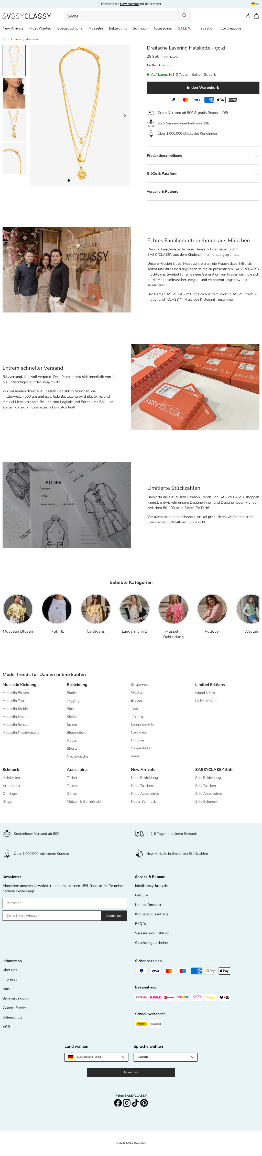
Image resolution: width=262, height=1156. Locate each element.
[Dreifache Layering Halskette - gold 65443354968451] (84, 180)
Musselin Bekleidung (173, 634)
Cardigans (96, 631)
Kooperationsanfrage (151, 914)
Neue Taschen (142, 785)
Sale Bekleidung (208, 777)
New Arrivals (143, 769)
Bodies (72, 692)
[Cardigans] (96, 609)
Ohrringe (10, 793)
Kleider (72, 716)
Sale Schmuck (206, 801)
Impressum (11, 979)
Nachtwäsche (77, 756)
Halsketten (32, 39)
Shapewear (140, 684)
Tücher (72, 777)
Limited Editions (210, 684)
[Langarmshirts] (134, 609)
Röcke (71, 708)
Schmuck (16, 39)
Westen (251, 631)
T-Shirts (57, 631)
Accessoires (78, 769)
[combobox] (127, 16)
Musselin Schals (15, 724)
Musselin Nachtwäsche (21, 732)
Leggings (74, 700)
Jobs (6, 988)
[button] (256, 16)
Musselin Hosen (15, 716)
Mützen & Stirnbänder (84, 801)
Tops (135, 708)
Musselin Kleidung (19, 684)
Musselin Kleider (16, 708)
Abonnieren (114, 916)
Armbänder (11, 785)
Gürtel (72, 793)
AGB (6, 1026)
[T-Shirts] (57, 609)
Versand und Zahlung (152, 933)
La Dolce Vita (205, 700)
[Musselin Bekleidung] (173, 609)
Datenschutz (12, 1017)
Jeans (135, 756)
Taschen (73, 785)
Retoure (141, 895)
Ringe (7, 801)
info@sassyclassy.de (151, 885)
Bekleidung (77, 684)
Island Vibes (205, 692)
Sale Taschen (205, 785)
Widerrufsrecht (15, 1007)
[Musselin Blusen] (18, 609)
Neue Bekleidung (144, 777)
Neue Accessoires (145, 793)
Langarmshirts (135, 631)
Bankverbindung (15, 998)
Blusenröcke (76, 732)
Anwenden (131, 1072)
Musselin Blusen (18, 631)
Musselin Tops (14, 700)
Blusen (136, 700)
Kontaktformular (148, 904)
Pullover (212, 631)
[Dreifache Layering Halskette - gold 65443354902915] (69, 180)
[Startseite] (4, 39)
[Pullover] (212, 609)
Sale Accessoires (208, 793)
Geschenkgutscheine (151, 942)
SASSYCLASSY (135, 1143)
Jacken (72, 724)
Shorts (72, 748)
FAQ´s (140, 923)
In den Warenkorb (203, 87)
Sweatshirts (140, 748)
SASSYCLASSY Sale (214, 769)
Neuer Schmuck (143, 801)
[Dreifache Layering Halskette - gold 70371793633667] (76, 180)
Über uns (10, 969)
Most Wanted (40, 28)
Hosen (72, 740)
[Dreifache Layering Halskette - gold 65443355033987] (91, 180)
